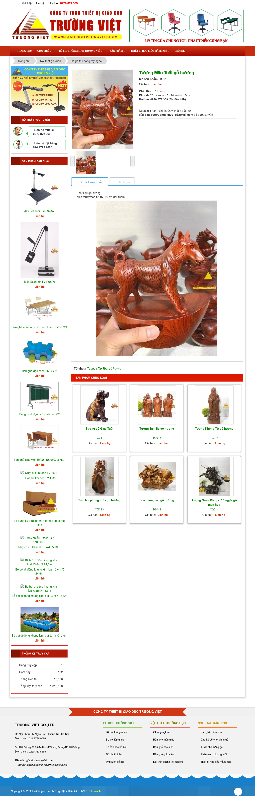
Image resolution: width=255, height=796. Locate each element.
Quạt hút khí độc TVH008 (40, 478)
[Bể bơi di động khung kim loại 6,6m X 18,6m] (39, 588)
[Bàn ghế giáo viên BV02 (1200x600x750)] (39, 440)
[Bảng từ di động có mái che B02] (39, 396)
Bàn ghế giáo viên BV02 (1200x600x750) (39, 460)
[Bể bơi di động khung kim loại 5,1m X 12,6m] (39, 619)
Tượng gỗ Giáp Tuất (99, 428)
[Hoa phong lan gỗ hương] (157, 476)
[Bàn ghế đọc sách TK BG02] (39, 352)
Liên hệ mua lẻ (44, 130)
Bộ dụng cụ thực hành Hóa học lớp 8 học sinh (39, 523)
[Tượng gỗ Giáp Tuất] (99, 405)
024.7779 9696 (42, 147)
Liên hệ (40, 3)
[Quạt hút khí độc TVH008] (39, 472)
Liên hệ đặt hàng (45, 143)
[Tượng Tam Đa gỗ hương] (157, 405)
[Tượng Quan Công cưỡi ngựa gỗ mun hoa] (214, 476)
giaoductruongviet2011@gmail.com (46, 764)
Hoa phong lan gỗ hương (156, 500)
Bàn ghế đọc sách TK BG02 (39, 371)
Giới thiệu (27, 3)
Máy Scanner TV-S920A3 (39, 211)
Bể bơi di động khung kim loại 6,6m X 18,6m (39, 596)
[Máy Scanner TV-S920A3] (39, 187)
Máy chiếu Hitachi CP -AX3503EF (39, 547)
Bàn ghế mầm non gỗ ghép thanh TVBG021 (39, 327)
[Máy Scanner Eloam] (39, 89)
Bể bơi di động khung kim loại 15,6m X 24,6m (39, 571)
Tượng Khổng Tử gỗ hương (214, 428)
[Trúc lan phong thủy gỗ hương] (99, 476)
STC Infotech (93, 791)
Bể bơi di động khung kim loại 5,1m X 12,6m (39, 635)
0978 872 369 (42, 134)
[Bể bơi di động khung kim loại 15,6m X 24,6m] (39, 562)
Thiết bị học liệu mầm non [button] (149, 50)
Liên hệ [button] (180, 50)
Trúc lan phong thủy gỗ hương (99, 500)
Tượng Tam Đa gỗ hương (156, 428)
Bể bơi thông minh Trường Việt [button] (81, 50)
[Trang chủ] (16, 3)
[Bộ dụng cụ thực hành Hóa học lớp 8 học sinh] (39, 503)
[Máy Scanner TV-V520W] (39, 250)
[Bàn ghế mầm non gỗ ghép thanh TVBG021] (39, 308)
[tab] (90, 182)
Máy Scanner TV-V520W (39, 282)
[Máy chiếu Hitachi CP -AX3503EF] (39, 539)
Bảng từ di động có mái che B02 (39, 414)
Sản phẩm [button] (116, 50)
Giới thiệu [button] (44, 50)
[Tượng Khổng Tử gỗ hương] (214, 405)
